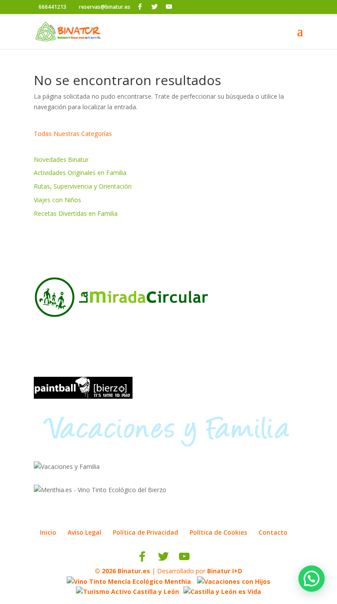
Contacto (272, 532)
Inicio (48, 532)
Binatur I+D (224, 571)
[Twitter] (154, 7)
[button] (311, 578)
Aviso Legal (84, 532)
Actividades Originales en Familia (80, 172)
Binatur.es (134, 571)
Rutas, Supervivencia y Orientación (83, 186)
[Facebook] (140, 7)
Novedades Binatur (61, 159)
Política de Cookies (218, 532)
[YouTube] (169, 7)
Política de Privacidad (145, 532)
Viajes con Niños (57, 200)
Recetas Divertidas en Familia (76, 213)
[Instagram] (181, 7)
